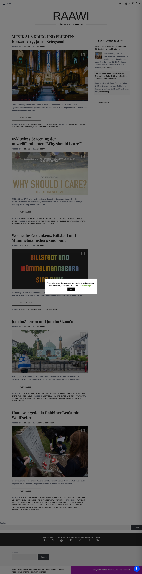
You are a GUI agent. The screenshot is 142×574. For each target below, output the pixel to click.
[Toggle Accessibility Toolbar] (136, 568)
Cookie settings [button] (85, 286)
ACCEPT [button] (71, 289)
